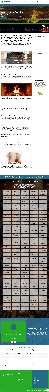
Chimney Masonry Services (16, 219)
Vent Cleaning (7, 283)
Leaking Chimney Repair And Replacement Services (16, 243)
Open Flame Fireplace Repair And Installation (7, 304)
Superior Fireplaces (7, 258)
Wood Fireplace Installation (43, 223)
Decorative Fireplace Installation (43, 290)
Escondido (4, 365)
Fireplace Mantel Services (43, 308)
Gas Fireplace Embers (43, 250)
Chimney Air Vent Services (7, 254)
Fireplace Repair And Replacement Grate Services (16, 235)
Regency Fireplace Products (43, 254)
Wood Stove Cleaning (43, 297)
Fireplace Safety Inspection (34, 290)
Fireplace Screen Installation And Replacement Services (43, 276)
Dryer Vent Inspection (43, 283)
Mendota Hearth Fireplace (25, 269)
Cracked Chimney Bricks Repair (43, 243)
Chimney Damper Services (16, 216)
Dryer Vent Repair (16, 290)
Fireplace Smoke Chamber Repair (25, 205)
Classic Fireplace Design (43, 247)
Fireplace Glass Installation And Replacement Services (16, 231)
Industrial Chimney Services (43, 239)
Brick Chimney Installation (43, 201)
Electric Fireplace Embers (34, 250)
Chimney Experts (7, 290)
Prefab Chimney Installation (25, 280)
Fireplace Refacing (34, 205)
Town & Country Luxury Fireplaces (25, 258)
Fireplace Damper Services (34, 235)
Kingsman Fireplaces (34, 258)
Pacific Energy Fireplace (16, 269)
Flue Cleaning (7, 194)
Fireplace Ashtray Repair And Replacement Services (43, 231)
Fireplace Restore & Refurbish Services (16, 308)
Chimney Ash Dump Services (25, 216)
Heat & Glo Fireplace (7, 265)
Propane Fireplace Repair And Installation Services (7, 231)
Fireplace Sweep (25, 219)
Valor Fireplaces (16, 258)
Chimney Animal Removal (34, 276)
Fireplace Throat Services (7, 239)
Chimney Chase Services (25, 212)
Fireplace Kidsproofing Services (34, 280)
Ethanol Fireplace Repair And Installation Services (34, 227)
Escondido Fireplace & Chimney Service (37, 390)
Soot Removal (25, 194)
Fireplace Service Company (25, 286)
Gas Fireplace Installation (7, 227)
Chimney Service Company (34, 286)
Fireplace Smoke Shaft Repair (16, 205)
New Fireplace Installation (43, 197)
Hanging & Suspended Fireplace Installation (43, 301)
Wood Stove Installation (34, 297)
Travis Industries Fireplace (34, 272)
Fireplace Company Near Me (7, 297)
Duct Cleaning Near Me (16, 293)
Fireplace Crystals (16, 254)
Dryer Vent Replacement (25, 290)
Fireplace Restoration (7, 201)
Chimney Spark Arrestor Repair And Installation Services (25, 201)
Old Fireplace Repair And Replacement (34, 209)
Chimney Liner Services (7, 216)
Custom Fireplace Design (16, 250)
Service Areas (20, 383)
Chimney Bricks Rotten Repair (34, 243)
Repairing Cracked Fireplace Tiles (25, 243)
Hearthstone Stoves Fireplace (43, 272)
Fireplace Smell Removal (7, 247)
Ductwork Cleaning (34, 293)
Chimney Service (25, 191)
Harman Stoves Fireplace (16, 265)
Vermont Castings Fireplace (43, 262)
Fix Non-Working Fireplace (16, 201)
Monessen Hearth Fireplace (16, 272)
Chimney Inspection (34, 191)
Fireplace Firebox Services (25, 235)
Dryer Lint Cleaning (25, 283)
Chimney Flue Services (43, 212)
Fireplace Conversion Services (34, 301)
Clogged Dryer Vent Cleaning (7, 286)
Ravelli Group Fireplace (25, 276)
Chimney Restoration (18, 353)
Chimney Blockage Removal (16, 209)
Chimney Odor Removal (16, 247)
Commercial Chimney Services (25, 239)
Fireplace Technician (43, 293)
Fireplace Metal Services (7, 235)
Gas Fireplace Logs (43, 235)
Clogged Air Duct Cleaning (16, 286)
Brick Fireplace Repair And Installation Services (7, 308)
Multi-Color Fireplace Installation (25, 254)
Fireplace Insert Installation (7, 280)
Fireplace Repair (25, 197)
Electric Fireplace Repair (34, 223)
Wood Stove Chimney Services (7, 301)
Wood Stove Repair (25, 297)
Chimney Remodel (34, 304)
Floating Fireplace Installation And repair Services (34, 308)
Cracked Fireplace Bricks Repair (25, 308)
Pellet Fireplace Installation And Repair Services (34, 254)
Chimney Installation (43, 194)
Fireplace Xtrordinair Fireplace (43, 269)
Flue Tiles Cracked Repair (25, 247)
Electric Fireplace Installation (16, 227)
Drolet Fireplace (7, 272)
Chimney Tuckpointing (43, 205)
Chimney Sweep (7, 191)
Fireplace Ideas (7, 293)
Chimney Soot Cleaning (7, 197)
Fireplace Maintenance (16, 297)
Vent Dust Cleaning (34, 283)
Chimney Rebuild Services (16, 280)
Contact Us (4, 17)
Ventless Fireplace (25, 300)
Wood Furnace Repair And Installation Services (25, 227)
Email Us (40, 1)
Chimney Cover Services (34, 212)
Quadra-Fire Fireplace (43, 265)
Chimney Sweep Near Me (25, 293)
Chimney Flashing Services (7, 219)
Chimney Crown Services (7, 212)
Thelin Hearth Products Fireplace (16, 276)
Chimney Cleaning (16, 191)
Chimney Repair (34, 194)
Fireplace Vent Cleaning (34, 219)
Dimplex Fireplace (34, 265)
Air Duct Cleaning (16, 283)
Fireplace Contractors (43, 219)
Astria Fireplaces (43, 258)
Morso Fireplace (25, 272)
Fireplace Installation (34, 197)
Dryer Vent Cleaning (43, 280)
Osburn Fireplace (25, 265)
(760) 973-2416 (38, 380)
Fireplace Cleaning (43, 191)
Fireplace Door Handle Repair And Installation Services (34, 231)
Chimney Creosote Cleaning (16, 197)
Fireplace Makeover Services (25, 304)
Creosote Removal (16, 194)
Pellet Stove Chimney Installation (25, 250)
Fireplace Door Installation (25, 231)
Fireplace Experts (43, 286)
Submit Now (40, 53)
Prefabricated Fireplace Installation (43, 227)
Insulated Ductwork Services (43, 304)
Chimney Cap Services (16, 212)
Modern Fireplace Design (7, 250)
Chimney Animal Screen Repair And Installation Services (34, 201)
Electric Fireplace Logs (16, 239)
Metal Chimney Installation (7, 205)
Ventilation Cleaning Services (16, 304)
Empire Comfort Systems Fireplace (7, 276)
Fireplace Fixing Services (16, 301)
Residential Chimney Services (34, 239)
